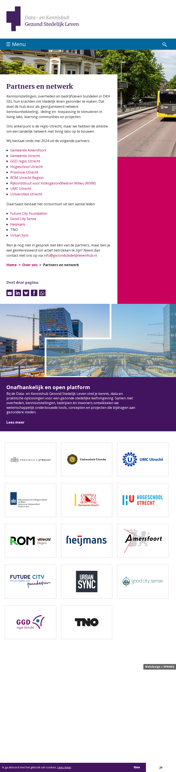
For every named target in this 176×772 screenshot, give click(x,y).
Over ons (30, 264)
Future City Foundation (28, 213)
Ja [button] (160, 767)
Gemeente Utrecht (25, 155)
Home (11, 264)
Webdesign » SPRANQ (159, 667)
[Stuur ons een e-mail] (9, 293)
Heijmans (17, 224)
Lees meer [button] (64, 767)
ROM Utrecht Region (27, 177)
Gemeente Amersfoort (28, 150)
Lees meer (15, 422)
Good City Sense (23, 218)
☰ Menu (16, 44)
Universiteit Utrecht (26, 194)
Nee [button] (137, 767)
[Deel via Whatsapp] (42, 293)
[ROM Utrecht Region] (30, 540)
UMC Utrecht (20, 188)
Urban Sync (19, 235)
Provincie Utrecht (24, 172)
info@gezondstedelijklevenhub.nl (70, 255)
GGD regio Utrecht (25, 161)
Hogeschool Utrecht (26, 166)
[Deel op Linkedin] (18, 293)
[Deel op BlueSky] (26, 293)
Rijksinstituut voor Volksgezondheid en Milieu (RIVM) (53, 183)
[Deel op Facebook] (34, 293)
